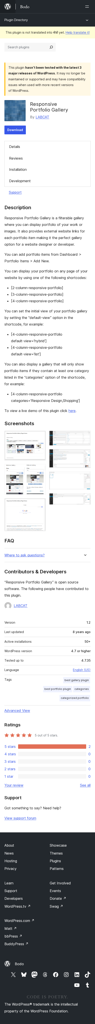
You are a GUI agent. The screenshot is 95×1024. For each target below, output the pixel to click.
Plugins (55, 861)
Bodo (19, 964)
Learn (8, 883)
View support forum (20, 818)
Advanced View (17, 710)
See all (85, 785)
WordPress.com (19, 920)
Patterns (57, 868)
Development (20, 181)
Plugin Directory (16, 20)
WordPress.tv (17, 906)
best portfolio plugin (57, 689)
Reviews (16, 158)
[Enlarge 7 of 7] (84, 499)
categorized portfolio (75, 698)
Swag (56, 906)
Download (15, 130)
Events (55, 891)
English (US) (82, 670)
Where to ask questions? (24, 555)
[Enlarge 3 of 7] (40, 504)
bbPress (13, 936)
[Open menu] (88, 6)
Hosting (10, 861)
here (72, 411)
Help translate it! (78, 32)
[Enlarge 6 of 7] (84, 477)
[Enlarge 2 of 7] (40, 470)
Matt (10, 928)
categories (81, 689)
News (9, 853)
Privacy (10, 868)
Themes (56, 853)
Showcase (58, 845)
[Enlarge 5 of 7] (84, 455)
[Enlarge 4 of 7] (84, 436)
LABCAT (42, 117)
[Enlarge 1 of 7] (40, 436)
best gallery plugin (77, 680)
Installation (18, 169)
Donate (58, 898)
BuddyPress (16, 944)
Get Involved (60, 883)
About (9, 845)
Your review (13, 785)
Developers (13, 898)
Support (15, 192)
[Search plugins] (51, 47)
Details (14, 146)
